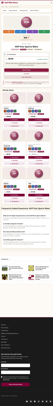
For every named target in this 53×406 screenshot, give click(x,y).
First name (3, 361)
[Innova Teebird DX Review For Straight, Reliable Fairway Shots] (31, 268)
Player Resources (5, 348)
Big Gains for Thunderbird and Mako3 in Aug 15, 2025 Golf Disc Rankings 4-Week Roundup (42, 277)
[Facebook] (30, 401)
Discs (6, 6)
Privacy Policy (4, 327)
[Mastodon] (46, 401)
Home (2, 6)
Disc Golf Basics (5, 345)
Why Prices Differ (34, 10)
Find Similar (26, 73)
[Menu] (51, 2)
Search (4, 10)
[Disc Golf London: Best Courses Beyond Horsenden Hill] (4, 268)
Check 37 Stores (26, 70)
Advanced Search (13, 10)
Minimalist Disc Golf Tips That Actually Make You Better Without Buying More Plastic (16, 277)
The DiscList (4, 339)
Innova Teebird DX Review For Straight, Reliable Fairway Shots (42, 268)
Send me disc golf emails (15, 384)
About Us (3, 324)
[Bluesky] (42, 401)
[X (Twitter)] (26, 401)
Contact (3, 336)
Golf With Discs (11, 2)
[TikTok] (38, 401)
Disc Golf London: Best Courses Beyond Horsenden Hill (16, 268)
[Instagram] (34, 401)
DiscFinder (4, 342)
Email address (4, 368)
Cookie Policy (4, 330)
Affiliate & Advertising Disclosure (9, 333)
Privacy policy (6, 379)
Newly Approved (24, 10)
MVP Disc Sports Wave (17, 82)
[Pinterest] (50, 401)
